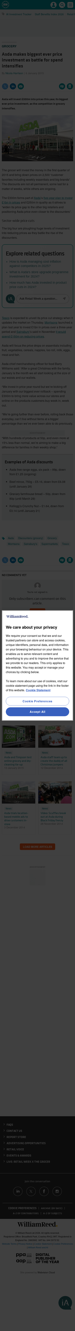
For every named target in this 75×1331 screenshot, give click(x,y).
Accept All (37, 712)
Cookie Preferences (37, 701)
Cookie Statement (38, 690)
